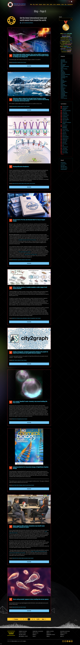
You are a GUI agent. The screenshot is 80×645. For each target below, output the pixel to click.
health (63, 42)
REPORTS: (34, 634)
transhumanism (64, 51)
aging (61, 33)
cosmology (63, 94)
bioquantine (68, 34)
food (19, 607)
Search (71, 19)
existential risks (62, 40)
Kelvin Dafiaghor (65, 119)
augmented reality (64, 76)
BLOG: (33, 633)
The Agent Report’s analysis (25, 251)
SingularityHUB (64, 169)
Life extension (68, 44)
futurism (71, 40)
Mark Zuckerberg (64, 68)
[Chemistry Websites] (66, 26)
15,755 (38, 619)
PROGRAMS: (62, 634)
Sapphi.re (24, 641)
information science (19, 318)
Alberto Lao (64, 135)
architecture (63, 73)
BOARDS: (61, 633)
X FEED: (20, 633)
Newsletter (58, 4)
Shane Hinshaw (65, 136)
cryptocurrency (67, 39)
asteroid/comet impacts (65, 74)
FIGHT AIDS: (20, 634)
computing (19, 62)
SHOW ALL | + (62, 154)
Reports (44, 4)
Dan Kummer (64, 125)
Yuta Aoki (64, 132)
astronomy (63, 75)
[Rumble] (72, 641)
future (68, 40)
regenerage (68, 47)
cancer (64, 39)
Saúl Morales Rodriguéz (64, 109)
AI (63, 33)
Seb (63, 145)
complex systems (64, 92)
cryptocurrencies (64, 98)
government (20, 260)
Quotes (62, 4)
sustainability (64, 50)
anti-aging (69, 33)
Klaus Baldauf (65, 129)
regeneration (63, 49)
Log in (22, 23)
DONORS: (47, 633)
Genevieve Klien (14, 62)
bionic (62, 83)
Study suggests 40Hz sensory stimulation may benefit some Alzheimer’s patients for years (29, 526)
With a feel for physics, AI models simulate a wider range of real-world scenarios (30, 288)
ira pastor (63, 44)
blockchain (70, 37)
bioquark (64, 36)
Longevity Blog (63, 163)
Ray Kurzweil (63, 64)
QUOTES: (61, 636)
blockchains (63, 88)
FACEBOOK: (20, 631)
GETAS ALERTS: (62, 631)
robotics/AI (23, 260)
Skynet (62, 67)
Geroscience (63, 162)
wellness (69, 51)
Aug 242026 (11, 56)
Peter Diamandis (64, 62)
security (27, 485)
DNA (61, 63)
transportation (33, 318)
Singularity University (65, 66)
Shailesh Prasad (65, 115)
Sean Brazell (64, 140)
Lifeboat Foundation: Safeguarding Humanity (16, 4)
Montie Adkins (65, 149)
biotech (68, 36)
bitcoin (67, 37)
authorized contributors (29, 23)
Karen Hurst (64, 121)
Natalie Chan (14, 318)
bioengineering (19, 419)
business (62, 89)
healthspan (67, 42)
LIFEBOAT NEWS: (35, 631)
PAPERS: (34, 636)
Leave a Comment (23, 62)
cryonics (62, 97)
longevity (66, 46)
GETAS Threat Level (11, 633)
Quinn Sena (64, 112)
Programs (40, 4)
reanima (64, 47)
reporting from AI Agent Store (30, 254)
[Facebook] (63, 641)
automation (63, 77)
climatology (63, 91)
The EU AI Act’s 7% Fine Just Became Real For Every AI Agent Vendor (29, 220)
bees (62, 78)
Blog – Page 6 (40, 11)
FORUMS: (47, 636)
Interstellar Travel (69, 43)
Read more (29, 66)
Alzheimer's (65, 33)
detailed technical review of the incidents (27, 239)
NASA (68, 46)
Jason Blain (64, 148)
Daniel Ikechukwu (14, 260)
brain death (61, 39)
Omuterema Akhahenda (64, 127)
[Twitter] (65, 641)
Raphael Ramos (65, 138)
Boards (36, 4)
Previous (16, 619)
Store (66, 4)
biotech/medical (21, 183)
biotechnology (63, 37)
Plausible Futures (64, 167)
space (62, 50)
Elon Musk (63, 65)
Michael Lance (65, 146)
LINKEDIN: (47, 631)
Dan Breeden (64, 113)
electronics (22, 106)
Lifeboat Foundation (14, 641)
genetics (28, 183)
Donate (51, 4)
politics (62, 47)
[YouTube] (69, 641)
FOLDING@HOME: (48, 634)
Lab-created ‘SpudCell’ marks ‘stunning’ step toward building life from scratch (30, 402)
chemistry (62, 90)
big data (62, 80)
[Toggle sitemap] (69, 1)
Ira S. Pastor (64, 151)
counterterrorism (64, 95)
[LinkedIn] (67, 641)
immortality (64, 43)
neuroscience (26, 558)
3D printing (63, 59)
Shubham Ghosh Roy (15, 183)
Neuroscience (71, 46)
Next (43, 619)
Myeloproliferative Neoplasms (21, 167)
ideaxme (61, 43)
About (31, 4)
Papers (48, 4)
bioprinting (63, 84)
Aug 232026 (11, 468)
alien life (62, 71)
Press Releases (70, 4)
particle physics (25, 318)
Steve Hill (64, 142)
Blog (34, 4)
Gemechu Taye (65, 118)
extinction (66, 40)
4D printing (63, 60)
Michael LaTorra (14, 419)
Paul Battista (64, 116)
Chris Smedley (65, 152)
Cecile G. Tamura (14, 360)
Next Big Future (64, 166)
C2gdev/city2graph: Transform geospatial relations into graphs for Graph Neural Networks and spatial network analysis (30, 352)
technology (69, 50)
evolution (25, 183)
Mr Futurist (63, 165)
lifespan (61, 46)
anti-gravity (63, 72)
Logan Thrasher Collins (15, 485)
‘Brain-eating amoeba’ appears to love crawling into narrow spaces (31, 599)
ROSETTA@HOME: (21, 636)
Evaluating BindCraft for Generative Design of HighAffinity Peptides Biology (30, 467)
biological (20, 485)
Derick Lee (64, 133)
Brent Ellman (64, 143)
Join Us (54, 4)
